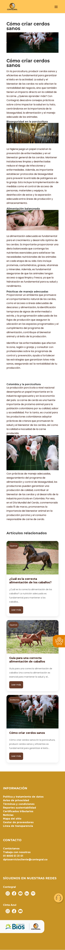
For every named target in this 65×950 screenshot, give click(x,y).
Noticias (8, 815)
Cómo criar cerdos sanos (27, 733)
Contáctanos (11, 848)
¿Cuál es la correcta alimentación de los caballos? (30, 580)
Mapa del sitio (12, 818)
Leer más (16, 609)
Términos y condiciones (18, 804)
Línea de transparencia (18, 826)
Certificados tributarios (18, 811)
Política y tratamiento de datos (23, 796)
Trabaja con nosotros (17, 852)
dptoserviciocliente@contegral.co (25, 859)
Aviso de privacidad (16, 800)
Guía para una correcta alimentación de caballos (27, 659)
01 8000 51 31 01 (13, 855)
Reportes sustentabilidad (19, 807)
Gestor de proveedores (18, 822)
